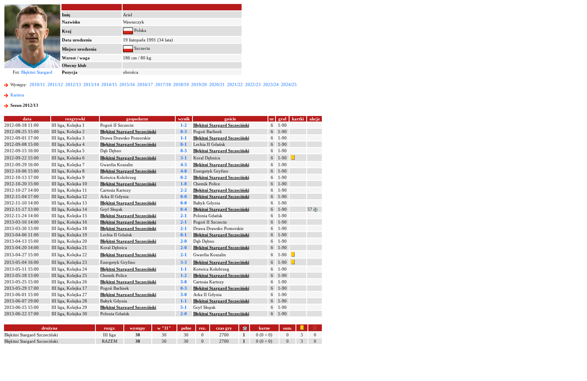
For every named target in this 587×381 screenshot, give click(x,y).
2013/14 (91, 84)
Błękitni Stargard (36, 72)
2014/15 (109, 84)
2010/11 (37, 84)
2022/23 (253, 84)
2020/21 (217, 84)
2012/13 (73, 84)
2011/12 (55, 84)
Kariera (17, 94)
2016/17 (145, 84)
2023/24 (271, 84)
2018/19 (181, 84)
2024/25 (289, 84)
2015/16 (127, 84)
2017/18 (163, 84)
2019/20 (199, 84)
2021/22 (235, 84)
